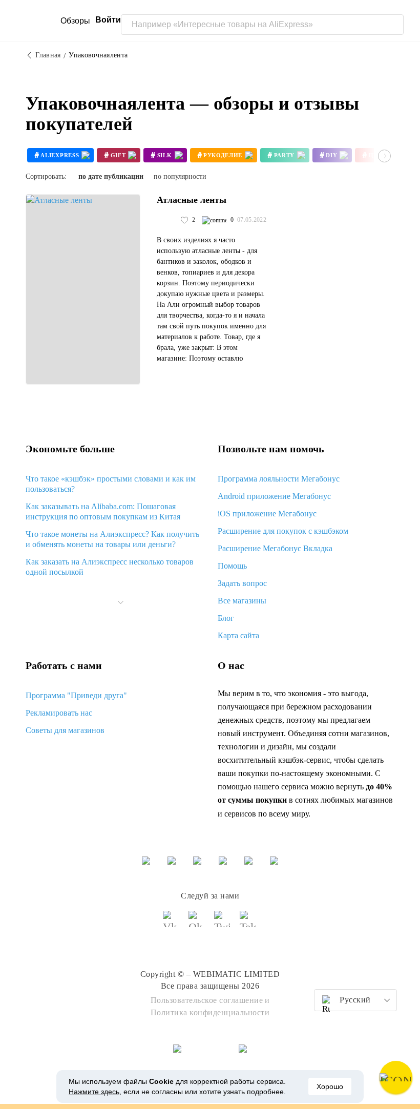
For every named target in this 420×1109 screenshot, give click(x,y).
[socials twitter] (223, 923)
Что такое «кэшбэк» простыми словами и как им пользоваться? (111, 483)
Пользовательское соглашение (207, 1000)
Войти (108, 19)
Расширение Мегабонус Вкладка (275, 548)
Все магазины (242, 600)
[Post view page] (83, 289)
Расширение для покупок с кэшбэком (283, 531)
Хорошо (330, 1086)
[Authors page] (167, 220)
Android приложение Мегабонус (274, 496)
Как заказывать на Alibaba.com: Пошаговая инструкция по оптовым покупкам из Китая (103, 511)
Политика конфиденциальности (210, 1012)
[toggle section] (121, 602)
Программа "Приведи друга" (76, 695)
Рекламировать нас (59, 712)
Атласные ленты (191, 200)
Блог (226, 618)
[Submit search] (393, 24)
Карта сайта (238, 635)
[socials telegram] (248, 923)
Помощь (232, 565)
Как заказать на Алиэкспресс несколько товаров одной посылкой (110, 566)
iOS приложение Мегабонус (267, 513)
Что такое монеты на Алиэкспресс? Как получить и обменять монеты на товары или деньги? (112, 539)
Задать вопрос (242, 583)
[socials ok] (197, 923)
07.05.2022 (251, 219)
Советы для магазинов (65, 730)
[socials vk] (171, 923)
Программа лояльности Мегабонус (279, 478)
